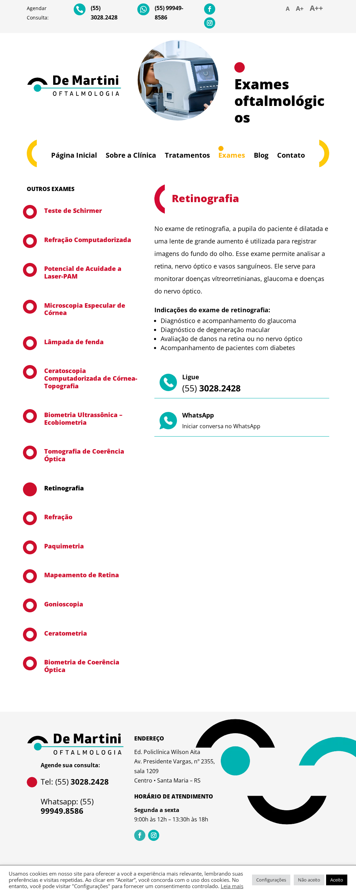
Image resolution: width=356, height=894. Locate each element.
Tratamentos (187, 155)
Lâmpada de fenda (74, 342)
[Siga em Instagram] (209, 22)
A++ (316, 8)
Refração (58, 517)
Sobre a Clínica (131, 155)
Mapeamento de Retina (81, 575)
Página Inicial (74, 155)
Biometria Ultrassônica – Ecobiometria (83, 419)
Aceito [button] (336, 880)
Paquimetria (64, 546)
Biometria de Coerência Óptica (81, 666)
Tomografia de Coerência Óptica (84, 455)
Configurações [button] (271, 880)
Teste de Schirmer (73, 210)
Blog (261, 155)
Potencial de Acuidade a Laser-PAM (82, 272)
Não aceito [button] (309, 880)
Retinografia (64, 488)
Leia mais (232, 886)
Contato (291, 155)
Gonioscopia (63, 604)
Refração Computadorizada (87, 239)
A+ (300, 8)
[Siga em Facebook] (209, 9)
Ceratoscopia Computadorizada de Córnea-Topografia (90, 378)
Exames (231, 155)
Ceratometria (65, 633)
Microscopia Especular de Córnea (84, 309)
